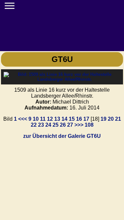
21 (118, 119)
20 (111, 119)
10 (36, 119)
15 (72, 119)
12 (50, 119)
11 (43, 119)
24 (48, 125)
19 (103, 119)
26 (63, 125)
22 (34, 125)
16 (79, 119)
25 (56, 125)
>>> (78, 125)
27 (70, 125)
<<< (22, 119)
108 (89, 125)
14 (64, 119)
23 (41, 125)
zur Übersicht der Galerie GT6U (62, 136)
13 (57, 119)
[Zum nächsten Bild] (62, 79)
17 (86, 119)
